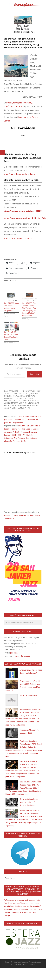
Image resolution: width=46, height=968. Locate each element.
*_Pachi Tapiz (23, 394)
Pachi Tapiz (9, 405)
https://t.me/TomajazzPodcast (18, 238)
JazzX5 (13, 394)
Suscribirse (34, 374)
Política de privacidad (12, 962)
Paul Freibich (20, 405)
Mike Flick (23, 403)
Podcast (34, 394)
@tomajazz (15, 653)
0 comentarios (23, 408)
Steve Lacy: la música (28, 695)
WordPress (31, 964)
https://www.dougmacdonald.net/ (19, 174)
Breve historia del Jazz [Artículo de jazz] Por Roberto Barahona (29, 802)
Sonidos (8, 396)
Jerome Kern (33, 401)
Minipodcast (33, 403)
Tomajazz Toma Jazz (21, 656)
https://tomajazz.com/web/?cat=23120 (23, 211)
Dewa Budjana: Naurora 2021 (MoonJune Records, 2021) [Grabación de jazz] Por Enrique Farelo (22, 420)
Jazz (17, 401)
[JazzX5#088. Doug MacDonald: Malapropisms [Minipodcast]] (11, 297)
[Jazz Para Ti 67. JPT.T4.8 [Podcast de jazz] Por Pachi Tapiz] (11, 326)
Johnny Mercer (11, 403)
